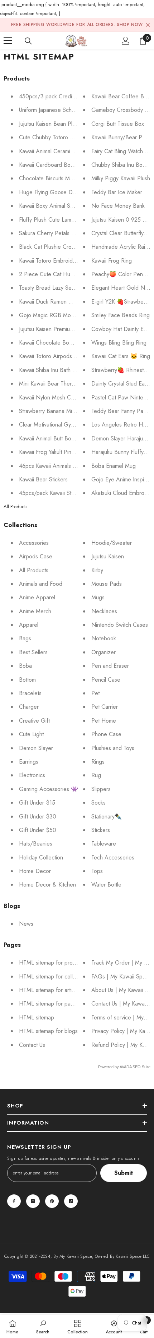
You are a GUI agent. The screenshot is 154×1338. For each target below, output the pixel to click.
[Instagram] (33, 1201)
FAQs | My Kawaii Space (121, 976)
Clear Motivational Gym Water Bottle (63, 424)
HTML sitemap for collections (54, 976)
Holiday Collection (41, 857)
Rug (96, 775)
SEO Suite (141, 1067)
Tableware (103, 844)
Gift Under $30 (37, 816)
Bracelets (30, 693)
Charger (29, 707)
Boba (25, 666)
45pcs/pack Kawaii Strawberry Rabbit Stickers (74, 493)
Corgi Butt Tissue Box (117, 124)
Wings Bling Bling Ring (118, 343)
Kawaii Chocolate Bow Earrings (56, 343)
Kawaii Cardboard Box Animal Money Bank (70, 165)
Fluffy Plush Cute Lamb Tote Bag (58, 220)
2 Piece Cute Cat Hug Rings (53, 274)
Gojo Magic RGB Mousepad (54, 315)
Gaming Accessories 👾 (48, 789)
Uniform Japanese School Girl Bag (60, 110)
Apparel (28, 625)
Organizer (103, 652)
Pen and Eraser (110, 666)
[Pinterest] (52, 1201)
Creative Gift (34, 721)
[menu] (8, 40)
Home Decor (35, 871)
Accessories (34, 543)
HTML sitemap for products (52, 963)
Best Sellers (33, 652)
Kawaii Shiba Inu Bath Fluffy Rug (58, 370)
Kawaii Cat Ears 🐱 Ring (120, 356)
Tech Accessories (112, 857)
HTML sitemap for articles (50, 990)
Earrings (28, 762)
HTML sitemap (36, 1017)
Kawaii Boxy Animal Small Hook (56, 206)
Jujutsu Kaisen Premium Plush (53, 329)
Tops (97, 871)
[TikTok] (71, 1201)
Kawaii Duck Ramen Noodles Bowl (61, 302)
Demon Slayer (36, 748)
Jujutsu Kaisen (107, 556)
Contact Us (32, 1045)
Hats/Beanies (35, 844)
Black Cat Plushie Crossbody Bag (59, 247)
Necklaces (104, 611)
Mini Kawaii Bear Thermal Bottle (57, 383)
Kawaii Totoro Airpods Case (52, 356)
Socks (98, 803)
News (26, 924)
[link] (42, 1326)
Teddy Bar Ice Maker (116, 192)
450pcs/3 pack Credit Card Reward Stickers (73, 96)
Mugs (98, 597)
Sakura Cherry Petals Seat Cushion (61, 233)
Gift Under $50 (37, 830)
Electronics (32, 775)
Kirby (97, 570)
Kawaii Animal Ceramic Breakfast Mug (64, 151)
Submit (123, 1173)
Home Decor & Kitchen (47, 884)
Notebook (103, 638)
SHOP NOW (130, 24)
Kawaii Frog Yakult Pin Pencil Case (60, 452)
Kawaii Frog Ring (111, 261)
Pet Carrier (104, 707)
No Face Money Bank (118, 206)
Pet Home (103, 721)
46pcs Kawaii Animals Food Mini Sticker (67, 466)
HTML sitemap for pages (49, 1003)
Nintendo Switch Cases (119, 625)
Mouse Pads (106, 584)
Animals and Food (40, 584)
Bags (25, 638)
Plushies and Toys (112, 748)
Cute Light (31, 734)
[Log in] (126, 41)
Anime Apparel (37, 597)
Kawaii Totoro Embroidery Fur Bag (60, 261)
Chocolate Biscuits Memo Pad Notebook (68, 178)
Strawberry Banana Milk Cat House (61, 411)
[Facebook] (14, 1201)
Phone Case (106, 734)
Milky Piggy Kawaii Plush (120, 178)
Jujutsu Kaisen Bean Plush (50, 124)
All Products (15, 506)
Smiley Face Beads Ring (120, 315)
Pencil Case (105, 680)
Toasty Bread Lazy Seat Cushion (58, 288)
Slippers (101, 789)
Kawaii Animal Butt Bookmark (53, 438)
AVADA (125, 1067)
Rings (98, 762)
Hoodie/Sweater (111, 543)
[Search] (28, 41)
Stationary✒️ (106, 816)
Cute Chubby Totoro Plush (51, 137)
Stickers (100, 830)
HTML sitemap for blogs (48, 1031)
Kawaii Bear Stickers (43, 479)
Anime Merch (35, 611)
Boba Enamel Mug (113, 466)
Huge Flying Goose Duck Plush (57, 192)
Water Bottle (106, 884)
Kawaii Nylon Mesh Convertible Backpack (69, 397)
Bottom (27, 680)
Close (147, 24)
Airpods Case (35, 556)
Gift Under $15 (37, 803)
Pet (95, 693)
